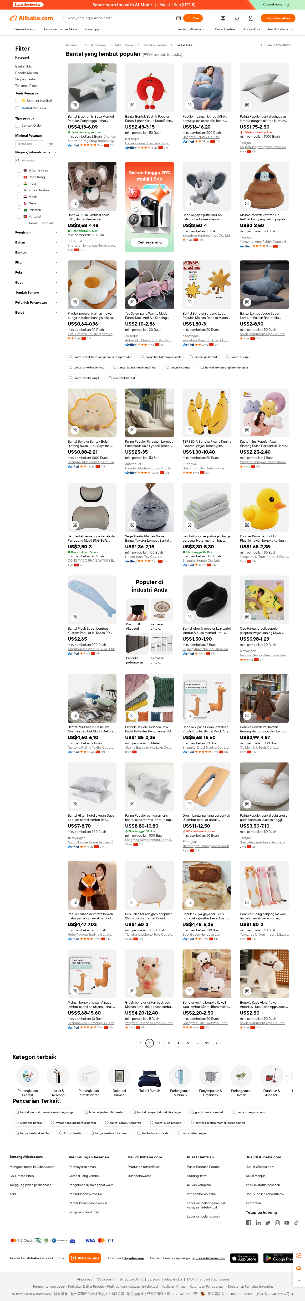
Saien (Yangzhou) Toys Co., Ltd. (262, 334)
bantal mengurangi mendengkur (226, 367)
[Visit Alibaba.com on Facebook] (249, 1223)
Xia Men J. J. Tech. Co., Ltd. (259, 747)
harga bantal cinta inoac (111, 1133)
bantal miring (240, 357)
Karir (13, 1194)
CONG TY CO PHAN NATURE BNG (92, 560)
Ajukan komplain (199, 1185)
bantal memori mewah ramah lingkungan (47, 1112)
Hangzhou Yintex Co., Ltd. (201, 137)
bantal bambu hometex (125, 1123)
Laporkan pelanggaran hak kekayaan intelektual (206, 1205)
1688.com (103, 1279)
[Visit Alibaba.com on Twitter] (268, 1223)
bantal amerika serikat (89, 367)
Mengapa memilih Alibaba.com (32, 1167)
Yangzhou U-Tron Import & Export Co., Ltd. (264, 557)
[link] (299, 1255)
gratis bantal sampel (209, 1112)
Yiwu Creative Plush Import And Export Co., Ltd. (92, 334)
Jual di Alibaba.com (260, 1167)
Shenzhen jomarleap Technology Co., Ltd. (92, 245)
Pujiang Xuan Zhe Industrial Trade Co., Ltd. (207, 649)
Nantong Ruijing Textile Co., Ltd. (91, 747)
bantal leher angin (194, 1133)
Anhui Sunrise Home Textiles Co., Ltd (92, 842)
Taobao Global (172, 1279)
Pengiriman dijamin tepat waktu (92, 1185)
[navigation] (36, 544)
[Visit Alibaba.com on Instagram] (277, 1223)
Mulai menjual (256, 1176)
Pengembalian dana (201, 1194)
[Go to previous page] (140, 1043)
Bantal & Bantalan (155, 45)
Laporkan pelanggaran (203, 1216)
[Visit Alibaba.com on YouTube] (287, 1223)
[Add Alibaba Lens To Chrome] (85, 1258)
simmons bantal (31, 1123)
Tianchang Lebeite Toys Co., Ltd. (149, 934)
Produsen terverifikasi (144, 1167)
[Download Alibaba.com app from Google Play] (279, 1258)
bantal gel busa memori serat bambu (220, 1123)
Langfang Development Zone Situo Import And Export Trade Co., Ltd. (149, 840)
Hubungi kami (197, 1176)
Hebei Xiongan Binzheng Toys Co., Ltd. (149, 143)
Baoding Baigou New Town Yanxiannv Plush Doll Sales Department (264, 655)
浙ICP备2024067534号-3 (274, 1294)
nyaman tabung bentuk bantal (76, 1123)
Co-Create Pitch (22, 1176)
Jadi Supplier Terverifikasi (265, 1194)
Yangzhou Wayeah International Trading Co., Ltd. (264, 462)
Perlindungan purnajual (85, 1194)
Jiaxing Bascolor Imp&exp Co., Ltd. (149, 747)
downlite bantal (181, 367)
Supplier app (134, 1258)
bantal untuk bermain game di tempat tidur (103, 357)
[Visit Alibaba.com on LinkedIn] (258, 1223)
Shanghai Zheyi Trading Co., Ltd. (206, 747)
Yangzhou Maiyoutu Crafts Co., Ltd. (207, 340)
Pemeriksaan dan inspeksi (88, 1203)
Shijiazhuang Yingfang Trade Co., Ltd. (264, 147)
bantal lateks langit (86, 378)
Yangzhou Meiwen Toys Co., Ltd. (91, 649)
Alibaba (71, 45)
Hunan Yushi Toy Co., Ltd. (143, 557)
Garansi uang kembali (84, 1176)
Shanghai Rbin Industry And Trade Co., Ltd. (92, 462)
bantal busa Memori (168, 1123)
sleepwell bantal (124, 378)
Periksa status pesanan (263, 1185)
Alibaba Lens (37, 1258)
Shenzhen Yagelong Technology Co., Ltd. (92, 141)
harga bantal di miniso (35, 1133)
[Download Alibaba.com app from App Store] (244, 1258)
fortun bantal (72, 1133)
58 (206, 1043)
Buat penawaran (140, 1176)
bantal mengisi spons (251, 1112)
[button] (178, 18)
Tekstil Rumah (125, 45)
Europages (222, 1279)
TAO (190, 1279)
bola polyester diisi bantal (106, 1112)
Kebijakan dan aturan (84, 1212)
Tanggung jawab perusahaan (30, 1185)
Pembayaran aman (82, 1167)
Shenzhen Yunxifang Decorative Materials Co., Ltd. (264, 842)
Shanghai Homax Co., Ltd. (201, 560)
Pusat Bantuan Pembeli (204, 1167)
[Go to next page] (216, 1043)
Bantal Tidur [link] (184, 45)
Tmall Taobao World (129, 1279)
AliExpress (84, 1279)
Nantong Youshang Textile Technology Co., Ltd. (207, 846)
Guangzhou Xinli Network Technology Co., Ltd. (207, 468)
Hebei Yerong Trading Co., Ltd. (90, 934)
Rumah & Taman (95, 45)
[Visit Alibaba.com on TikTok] (296, 1223)
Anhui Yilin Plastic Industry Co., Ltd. (149, 340)
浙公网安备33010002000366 (230, 1294)
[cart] (237, 19)
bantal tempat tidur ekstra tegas (159, 1112)
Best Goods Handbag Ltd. (201, 934)
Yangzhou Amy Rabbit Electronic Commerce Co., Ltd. (264, 242)
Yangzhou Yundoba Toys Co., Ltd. (207, 235)
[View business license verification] (195, 1293)
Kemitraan (253, 1203)
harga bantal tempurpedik (163, 357)
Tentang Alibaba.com (26, 1157)
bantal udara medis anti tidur (137, 367)
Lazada (152, 1279)
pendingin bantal (205, 357)
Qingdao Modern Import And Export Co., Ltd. (149, 468)
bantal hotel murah (155, 1133)
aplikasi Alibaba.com (209, 1258)
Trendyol (203, 1279)
